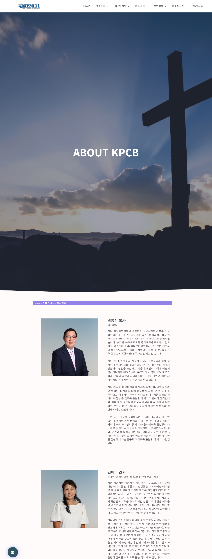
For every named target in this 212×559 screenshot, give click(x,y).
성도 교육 (158, 6)
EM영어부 (198, 6)
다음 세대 (140, 6)
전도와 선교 (178, 6)
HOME (86, 6)
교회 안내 (101, 6)
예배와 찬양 (120, 6)
